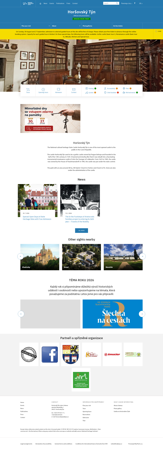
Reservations (86, 414)
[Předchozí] (21, 60)
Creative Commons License (81, 429)
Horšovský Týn (81, 11)
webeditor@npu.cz (116, 444)
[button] (21, 314)
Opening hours (87, 411)
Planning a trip (126, 3)
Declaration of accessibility (43, 444)
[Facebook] (134, 3)
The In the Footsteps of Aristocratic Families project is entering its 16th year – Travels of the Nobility (79, 219)
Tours (84, 408)
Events (52, 3)
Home (22, 402)
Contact (75, 3)
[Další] (142, 60)
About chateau (118, 405)
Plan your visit (87, 405)
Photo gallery (118, 408)
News (45, 3)
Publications (60, 3)
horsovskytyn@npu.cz (62, 417)
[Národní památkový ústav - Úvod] (28, 3)
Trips (84, 420)
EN (140, 3)
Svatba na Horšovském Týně (122, 411)
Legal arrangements (26, 444)
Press (68, 3)
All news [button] (82, 230)
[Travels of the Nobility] (113, 314)
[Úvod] (40, 3)
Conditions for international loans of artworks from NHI (91, 444)
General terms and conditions (63, 444)
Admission (86, 417)
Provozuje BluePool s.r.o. (135, 444)
